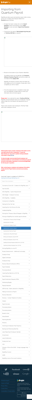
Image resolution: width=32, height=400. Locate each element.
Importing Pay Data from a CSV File (10, 273)
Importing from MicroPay (8, 222)
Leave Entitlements (6, 338)
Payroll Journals (6, 304)
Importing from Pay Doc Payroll (9, 231)
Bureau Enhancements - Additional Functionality (13, 251)
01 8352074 (24, 395)
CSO (3, 344)
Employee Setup (6, 260)
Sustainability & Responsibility (8, 391)
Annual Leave (5, 335)
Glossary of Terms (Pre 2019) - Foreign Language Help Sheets (15, 348)
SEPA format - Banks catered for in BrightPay (13, 288)
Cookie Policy (4, 388)
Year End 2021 (5, 188)
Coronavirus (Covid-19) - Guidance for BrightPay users (15, 185)
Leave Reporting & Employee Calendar (11, 332)
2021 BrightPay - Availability (8, 198)
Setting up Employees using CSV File (10, 239)
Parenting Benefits (6, 319)
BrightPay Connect (6, 352)
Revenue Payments (6, 294)
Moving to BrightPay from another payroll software (14, 216)
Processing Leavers (6, 310)
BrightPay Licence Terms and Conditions (11, 358)
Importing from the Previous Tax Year (11, 207)
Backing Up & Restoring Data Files (10, 329)
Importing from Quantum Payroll (10, 228)
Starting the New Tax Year (8, 204)
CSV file (12, 155)
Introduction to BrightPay (8, 201)
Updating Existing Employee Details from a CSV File (13, 242)
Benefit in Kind (5, 313)
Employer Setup (6, 254)
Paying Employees (6, 285)
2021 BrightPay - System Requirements (11, 191)
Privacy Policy (4, 385)
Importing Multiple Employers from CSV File (12, 245)
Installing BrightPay (6, 210)
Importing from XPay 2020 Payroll (10, 233)
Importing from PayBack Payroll (9, 225)
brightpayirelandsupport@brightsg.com (10, 178)
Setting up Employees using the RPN (10, 236)
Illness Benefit (5, 316)
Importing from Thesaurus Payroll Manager (11, 219)
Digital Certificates (6, 257)
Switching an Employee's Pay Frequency (11, 325)
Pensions (4, 322)
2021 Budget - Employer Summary (10, 195)
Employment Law (6, 341)
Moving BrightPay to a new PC (9, 248)
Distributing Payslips (7, 282)
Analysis (4, 301)
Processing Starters (6, 307)
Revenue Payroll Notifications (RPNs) (11, 263)
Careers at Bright (5, 383)
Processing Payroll (6, 270)
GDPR (3, 355)
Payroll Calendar (6, 267)
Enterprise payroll (5, 380)
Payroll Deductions (6, 276)
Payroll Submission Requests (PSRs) (10, 279)
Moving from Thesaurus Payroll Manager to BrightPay (14, 213)
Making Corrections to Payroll (9, 291)
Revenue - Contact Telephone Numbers (11, 298)
